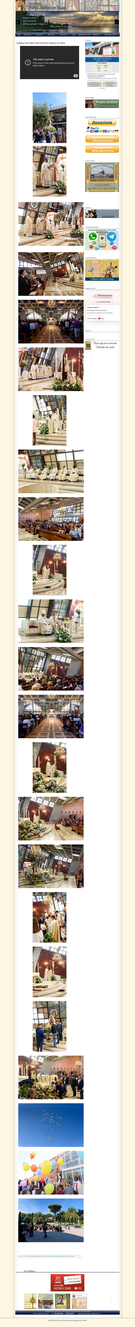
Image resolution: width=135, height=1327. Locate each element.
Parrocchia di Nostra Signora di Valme (72, 1320)
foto (47, 1256)
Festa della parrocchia (35, 1256)
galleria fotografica (58, 1256)
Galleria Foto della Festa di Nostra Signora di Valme (41, 43)
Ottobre (71, 1256)
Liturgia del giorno (103, 313)
